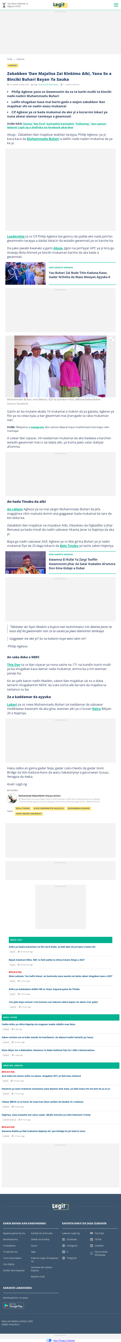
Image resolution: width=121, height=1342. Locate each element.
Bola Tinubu (69, 545)
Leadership (16, 236)
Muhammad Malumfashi (48, 84)
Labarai (20, 59)
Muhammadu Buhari (43, 138)
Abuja (58, 248)
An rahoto (15, 509)
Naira (96, 708)
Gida (9, 59)
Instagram (37, 427)
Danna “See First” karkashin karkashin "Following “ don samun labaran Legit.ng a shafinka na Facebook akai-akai (56, 125)
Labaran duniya (9, 1120)
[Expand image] (112, 339)
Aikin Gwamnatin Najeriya (49, 808)
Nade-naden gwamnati (29, 814)
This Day (13, 664)
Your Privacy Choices (64, 1340)
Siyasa (12, 952)
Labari (12, 704)
